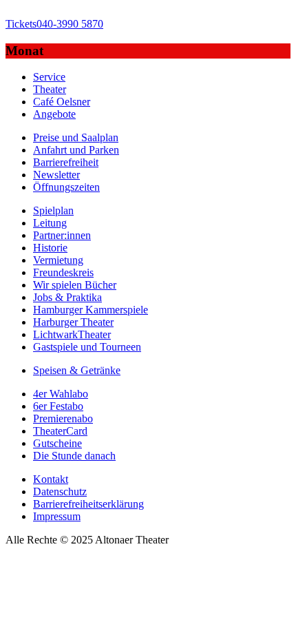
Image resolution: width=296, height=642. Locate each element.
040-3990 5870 (54, 24)
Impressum (57, 516)
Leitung (50, 223)
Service (49, 77)
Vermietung (58, 260)
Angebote (54, 114)
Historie (50, 247)
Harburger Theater (73, 322)
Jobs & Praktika (67, 297)
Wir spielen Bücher (74, 285)
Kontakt (50, 479)
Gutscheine (57, 443)
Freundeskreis (63, 272)
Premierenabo (63, 418)
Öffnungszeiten (66, 187)
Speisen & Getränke (76, 370)
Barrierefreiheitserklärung (88, 504)
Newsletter (56, 174)
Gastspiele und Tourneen (87, 347)
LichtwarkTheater (72, 334)
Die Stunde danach (74, 456)
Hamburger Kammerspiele (90, 309)
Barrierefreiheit (65, 162)
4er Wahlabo (60, 394)
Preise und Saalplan (75, 137)
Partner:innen (62, 235)
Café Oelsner (61, 101)
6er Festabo (58, 406)
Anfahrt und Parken (76, 150)
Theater (49, 89)
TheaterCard (60, 431)
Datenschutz (60, 491)
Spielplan (53, 210)
